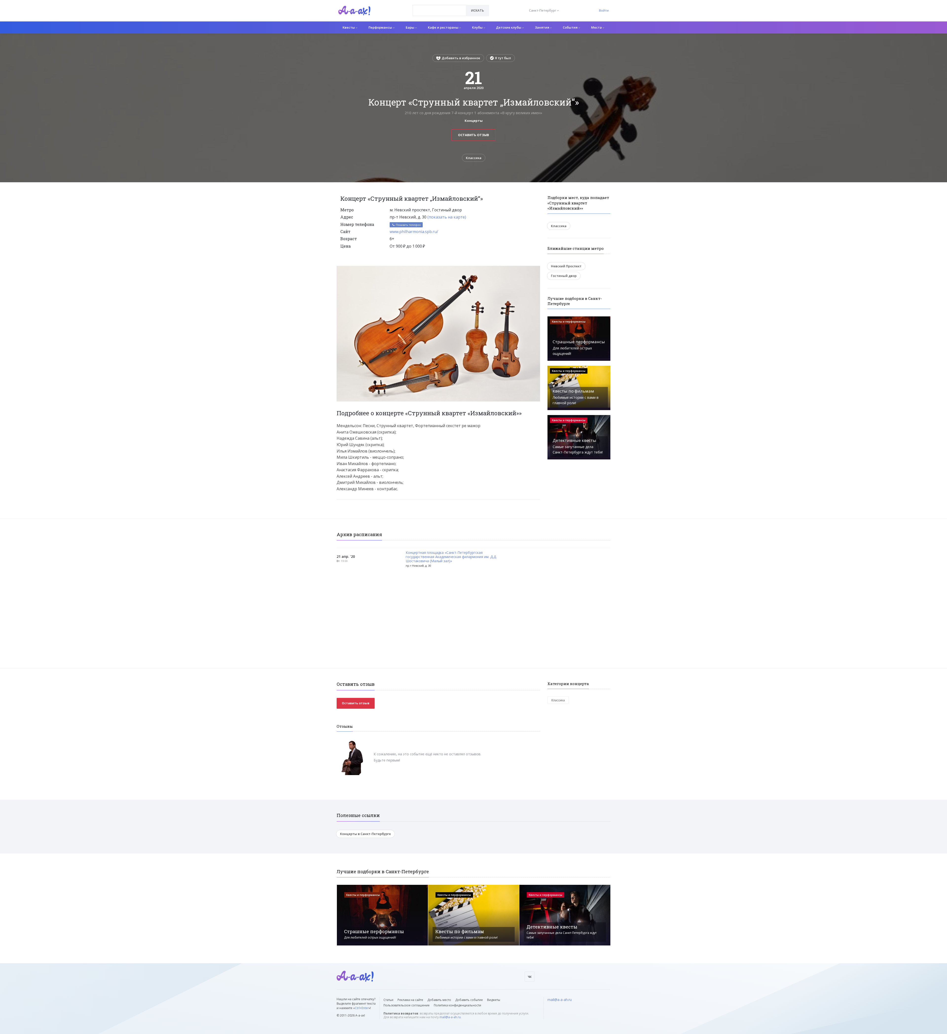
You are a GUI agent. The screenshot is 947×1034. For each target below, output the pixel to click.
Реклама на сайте (410, 1000)
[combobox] (439, 10)
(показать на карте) (446, 217)
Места (596, 27)
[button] (536, 270)
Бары (410, 27)
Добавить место (439, 1000)
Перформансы (380, 27)
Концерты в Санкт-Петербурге (365, 834)
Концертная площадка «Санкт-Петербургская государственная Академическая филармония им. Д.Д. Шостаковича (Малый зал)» (451, 557)
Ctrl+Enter (362, 1008)
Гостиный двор (564, 275)
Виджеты (493, 1000)
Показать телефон (408, 225)
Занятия (542, 27)
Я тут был (503, 58)
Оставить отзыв (473, 135)
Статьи (388, 1000)
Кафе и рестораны (443, 27)
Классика (473, 158)
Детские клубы (509, 27)
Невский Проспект (566, 266)
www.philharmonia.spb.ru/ (414, 231)
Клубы (477, 27)
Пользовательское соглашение (406, 1005)
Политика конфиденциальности (457, 1005)
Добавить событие (469, 1000)
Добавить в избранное (461, 58)
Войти (604, 10)
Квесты (349, 27)
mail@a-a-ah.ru (450, 1017)
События (570, 27)
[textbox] (439, 7)
